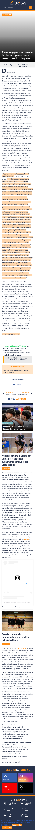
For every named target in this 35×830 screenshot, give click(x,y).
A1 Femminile (7, 14)
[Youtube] (5, 786)
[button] (11, 65)
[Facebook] (5, 776)
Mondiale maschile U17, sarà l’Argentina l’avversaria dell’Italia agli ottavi (15, 429)
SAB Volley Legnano (22, 370)
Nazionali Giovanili (7, 423)
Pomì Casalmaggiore (9, 370)
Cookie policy (7, 828)
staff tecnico (21, 648)
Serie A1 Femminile (8, 372)
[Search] (30, 7)
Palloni (26, 539)
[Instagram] (21, 776)
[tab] (10, 804)
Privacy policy (17, 825)
